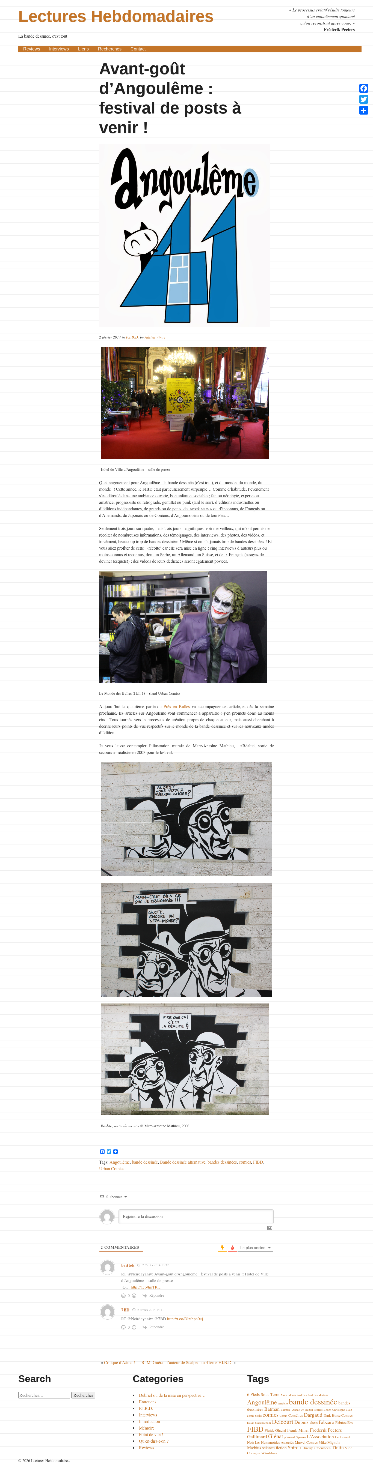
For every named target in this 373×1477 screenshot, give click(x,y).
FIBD (258, 1162)
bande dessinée (145, 1162)
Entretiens (147, 1401)
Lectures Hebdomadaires (116, 16)
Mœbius (254, 1447)
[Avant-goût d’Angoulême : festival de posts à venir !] (186, 235)
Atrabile (283, 1403)
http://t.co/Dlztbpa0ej (185, 1318)
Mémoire (147, 1428)
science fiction (274, 1447)
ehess (314, 1422)
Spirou (294, 1447)
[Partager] (363, 110)
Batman (272, 1409)
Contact (138, 49)
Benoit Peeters (313, 1410)
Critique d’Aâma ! (119, 1362)
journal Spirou (295, 1436)
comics (245, 1162)
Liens (83, 49)
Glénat (275, 1436)
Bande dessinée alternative (182, 1162)
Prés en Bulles (177, 706)
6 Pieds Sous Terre (263, 1394)
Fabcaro (326, 1422)
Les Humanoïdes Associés (274, 1442)
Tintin (338, 1447)
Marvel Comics (306, 1442)
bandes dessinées (222, 1162)
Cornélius (295, 1415)
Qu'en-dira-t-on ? (153, 1441)
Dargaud (313, 1414)
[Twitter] (363, 99)
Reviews (31, 49)
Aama (284, 1395)
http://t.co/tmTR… (146, 1287)
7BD (125, 1310)
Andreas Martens (318, 1395)
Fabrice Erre (344, 1422)
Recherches (110, 49)
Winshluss (269, 1453)
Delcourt (282, 1421)
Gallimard (257, 1436)
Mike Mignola (329, 1442)
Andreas (302, 1395)
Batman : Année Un (292, 1410)
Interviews (59, 49)
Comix (283, 1416)
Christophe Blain (342, 1410)
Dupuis (301, 1422)
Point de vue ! (151, 1434)
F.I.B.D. (132, 337)
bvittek (128, 1265)
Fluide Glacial (275, 1430)
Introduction (149, 1421)
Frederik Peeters (326, 1430)
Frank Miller (298, 1430)
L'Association (320, 1436)
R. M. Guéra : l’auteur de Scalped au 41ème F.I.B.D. (187, 1362)
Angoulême (119, 1162)
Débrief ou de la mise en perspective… (172, 1395)
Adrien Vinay (155, 337)
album (292, 1395)
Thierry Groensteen (316, 1447)
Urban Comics (111, 1168)
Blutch (327, 1410)
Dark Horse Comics (338, 1415)
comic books (254, 1416)
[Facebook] (363, 88)
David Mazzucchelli (259, 1423)
